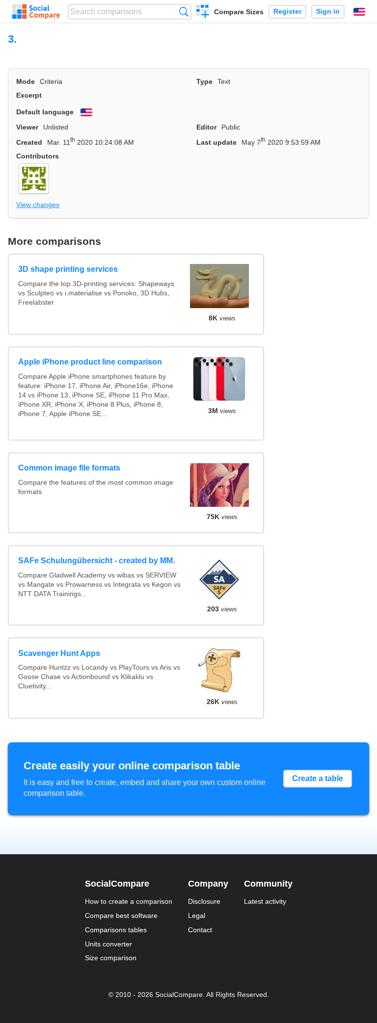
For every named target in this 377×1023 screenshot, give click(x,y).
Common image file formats (69, 468)
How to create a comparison (128, 901)
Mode (25, 81)
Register (287, 11)
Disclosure (204, 901)
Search (183, 11)
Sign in (328, 11)
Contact (200, 930)
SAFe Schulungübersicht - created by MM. (96, 560)
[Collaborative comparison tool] (36, 12)
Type (204, 81)
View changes (37, 205)
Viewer (27, 127)
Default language (45, 112)
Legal (196, 915)
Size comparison (110, 958)
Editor (206, 127)
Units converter (108, 944)
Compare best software (121, 915)
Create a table (317, 778)
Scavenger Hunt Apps (59, 653)
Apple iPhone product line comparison (90, 362)
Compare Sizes (239, 12)
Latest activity (265, 901)
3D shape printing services (68, 269)
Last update (216, 142)
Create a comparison (203, 12)
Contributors (37, 156)
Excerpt (29, 95)
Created (29, 142)
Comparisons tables (116, 930)
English (359, 12)
